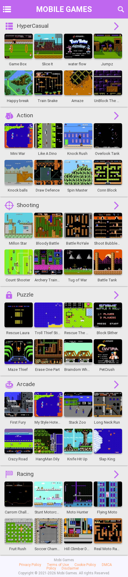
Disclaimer (70, 568)
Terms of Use (58, 565)
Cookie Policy (85, 565)
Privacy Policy (30, 565)
